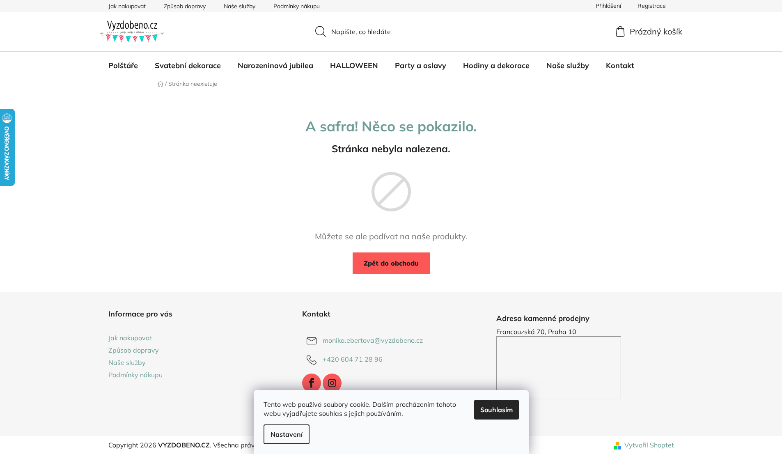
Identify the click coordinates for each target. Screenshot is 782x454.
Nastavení (287, 434)
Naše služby (239, 6)
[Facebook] (311, 383)
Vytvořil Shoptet (649, 445)
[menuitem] (123, 66)
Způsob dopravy (185, 6)
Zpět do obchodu (391, 263)
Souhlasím (496, 410)
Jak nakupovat (127, 6)
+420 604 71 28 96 (353, 359)
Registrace (652, 5)
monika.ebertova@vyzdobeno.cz (373, 340)
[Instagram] (332, 383)
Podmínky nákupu (296, 6)
